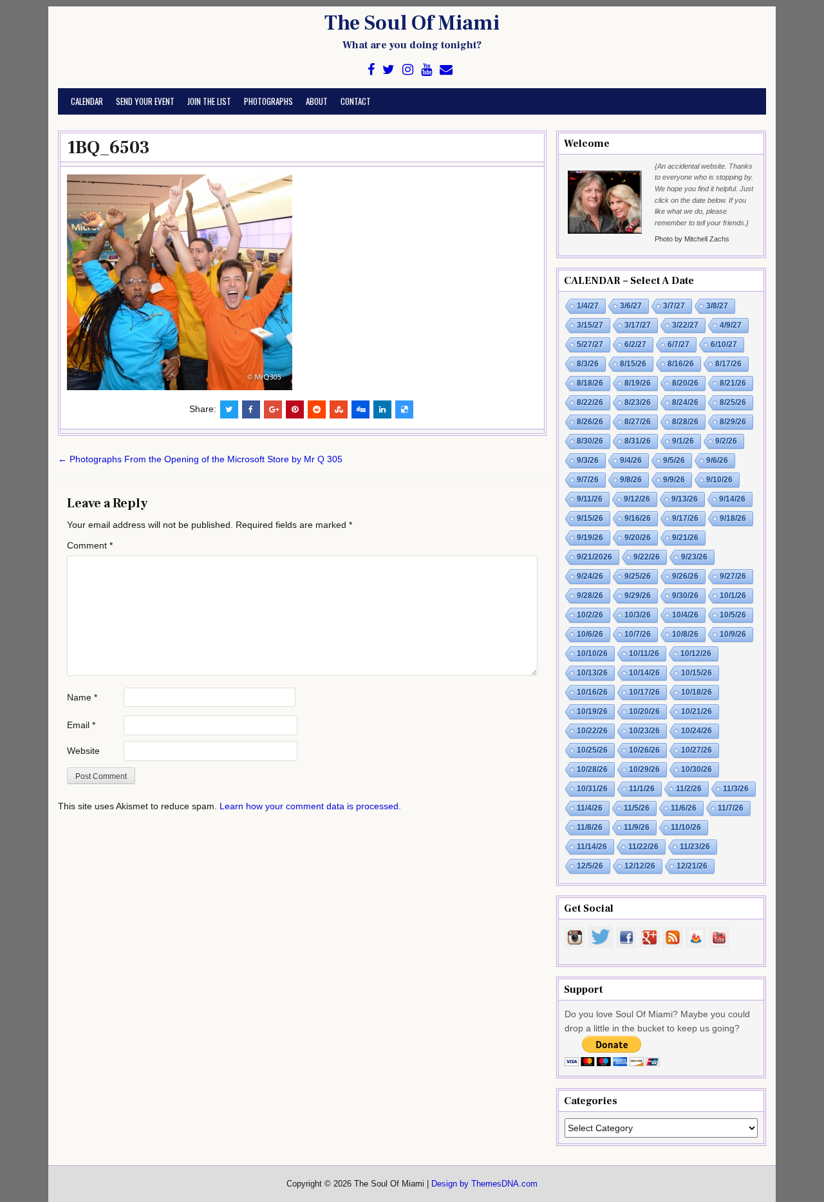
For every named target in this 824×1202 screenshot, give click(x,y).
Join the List (209, 101)
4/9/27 (731, 325)
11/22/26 (643, 846)
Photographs (268, 101)
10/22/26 (592, 730)
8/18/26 (590, 383)
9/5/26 (674, 460)
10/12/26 (695, 653)
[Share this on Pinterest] (295, 409)
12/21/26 (692, 865)
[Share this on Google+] (273, 409)
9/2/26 (726, 441)
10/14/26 (644, 672)
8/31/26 (637, 441)
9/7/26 (588, 479)
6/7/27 (678, 344)
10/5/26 (733, 614)
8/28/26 (685, 421)
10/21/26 (696, 711)
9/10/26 (719, 479)
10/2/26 (590, 614)
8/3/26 (588, 363)
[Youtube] (426, 70)
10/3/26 (637, 614)
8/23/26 (637, 402)
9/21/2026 (594, 556)
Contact (356, 101)
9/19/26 (590, 537)
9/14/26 (732, 498)
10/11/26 (644, 653)
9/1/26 (683, 441)
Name (82, 697)
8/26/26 (590, 421)
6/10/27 (724, 344)
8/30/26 (590, 441)
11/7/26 (731, 807)
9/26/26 (685, 576)
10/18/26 (696, 692)
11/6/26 (684, 807)
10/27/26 (696, 750)
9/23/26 (694, 556)
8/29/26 (733, 421)
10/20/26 (644, 711)
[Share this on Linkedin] (382, 409)
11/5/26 (637, 807)
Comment (90, 545)
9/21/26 (685, 537)
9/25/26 (637, 576)
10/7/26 (637, 634)
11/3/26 (736, 788)
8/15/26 (633, 363)
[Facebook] (371, 70)
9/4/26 (631, 460)
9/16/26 (637, 518)
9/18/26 (733, 518)
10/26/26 (644, 750)
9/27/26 (733, 576)
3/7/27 (674, 305)
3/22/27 (685, 325)
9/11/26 (590, 498)
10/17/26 (644, 692)
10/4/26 (685, 614)
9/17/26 (685, 518)
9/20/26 (637, 537)
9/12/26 (637, 498)
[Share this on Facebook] (251, 409)
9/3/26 (588, 460)
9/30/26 (685, 595)
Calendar (87, 101)
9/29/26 (637, 595)
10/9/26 (733, 634)
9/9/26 (674, 479)
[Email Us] (446, 70)
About (317, 101)
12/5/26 (590, 865)
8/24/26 (685, 402)
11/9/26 (637, 827)
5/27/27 (590, 344)
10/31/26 (592, 788)
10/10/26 (592, 653)
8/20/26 (685, 383)
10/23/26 (644, 730)
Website (83, 751)
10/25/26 (592, 750)
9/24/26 (590, 576)
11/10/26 (686, 827)
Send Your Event (145, 101)
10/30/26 (696, 769)
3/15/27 (590, 325)
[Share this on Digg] (360, 409)
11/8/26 (590, 827)
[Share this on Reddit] (317, 409)
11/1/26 (642, 788)
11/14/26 (592, 846)
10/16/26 (592, 692)
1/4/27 (588, 305)
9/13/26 (684, 498)
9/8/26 (631, 479)
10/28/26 (592, 769)
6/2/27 (635, 344)
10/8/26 (685, 634)
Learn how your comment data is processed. (310, 806)
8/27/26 (637, 421)
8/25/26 (733, 402)
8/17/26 (728, 363)
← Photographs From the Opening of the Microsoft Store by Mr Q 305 (200, 459)
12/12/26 (639, 865)
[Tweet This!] (229, 409)
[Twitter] (388, 70)
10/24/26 (696, 730)
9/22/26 (646, 556)
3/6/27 (631, 305)
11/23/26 (695, 846)
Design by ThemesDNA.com (484, 1183)
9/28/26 (590, 595)
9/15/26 (590, 518)
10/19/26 (592, 711)
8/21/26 (733, 383)
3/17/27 (637, 325)
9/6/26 (717, 460)
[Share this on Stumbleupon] (339, 409)
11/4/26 (590, 807)
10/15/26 (696, 672)
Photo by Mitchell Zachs (692, 239)
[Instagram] (407, 70)
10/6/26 (590, 634)
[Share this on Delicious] (404, 409)
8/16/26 (681, 363)
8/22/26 (590, 402)
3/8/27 (717, 305)
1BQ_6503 (108, 147)
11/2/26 (689, 788)
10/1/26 (733, 595)
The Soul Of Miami (412, 23)
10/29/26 (644, 769)
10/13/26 (592, 672)
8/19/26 (637, 383)
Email (81, 725)
